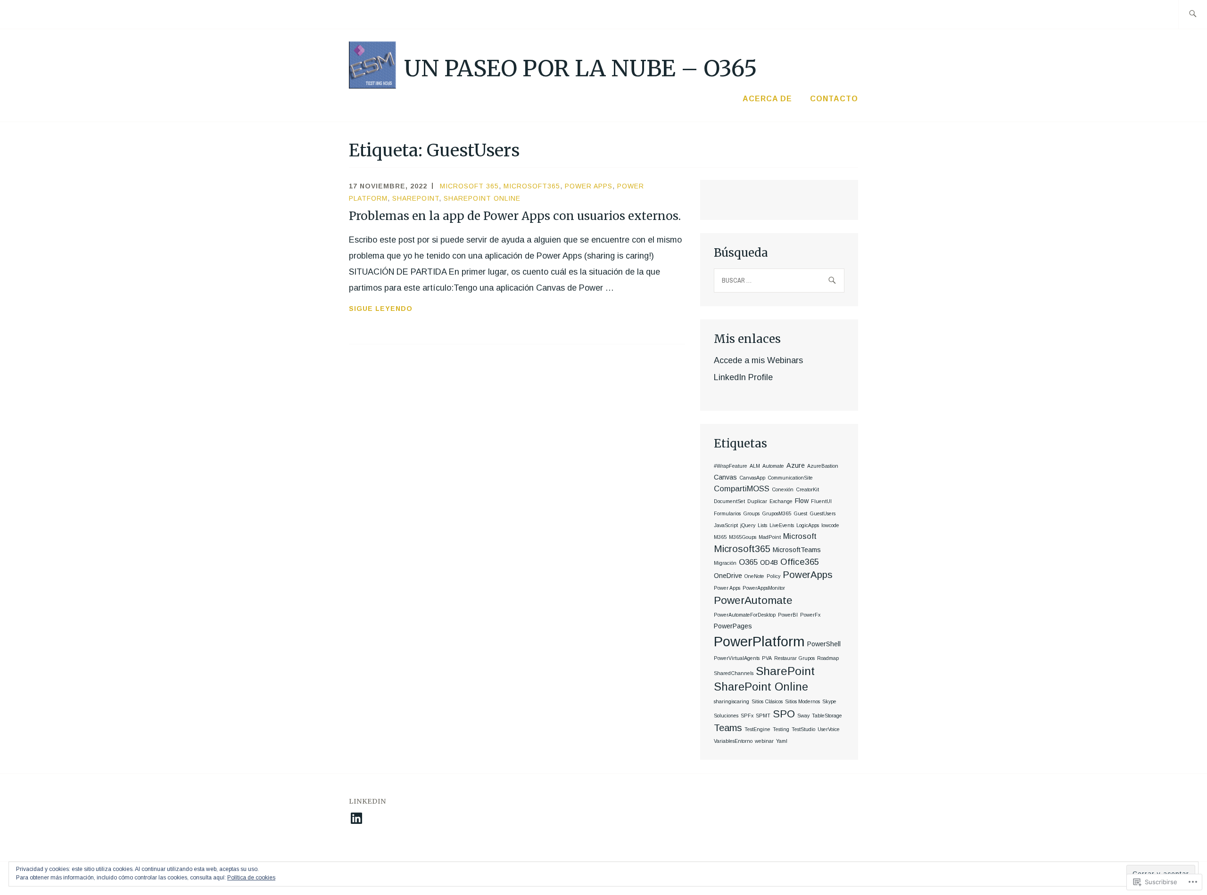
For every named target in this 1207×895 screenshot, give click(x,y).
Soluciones (726, 715)
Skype (829, 701)
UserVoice (829, 729)
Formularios (727, 513)
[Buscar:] (1192, 14)
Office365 (799, 562)
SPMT (763, 715)
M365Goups (742, 537)
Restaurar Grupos (794, 658)
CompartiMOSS (741, 488)
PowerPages (733, 626)
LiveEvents (781, 525)
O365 (748, 562)
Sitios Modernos (802, 701)
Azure (795, 465)
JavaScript (726, 525)
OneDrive (728, 575)
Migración (725, 563)
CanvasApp (752, 477)
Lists (762, 525)
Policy (773, 576)
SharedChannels (733, 673)
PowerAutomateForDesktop (745, 615)
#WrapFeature (730, 466)
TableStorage (827, 715)
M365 (720, 537)
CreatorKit (807, 489)
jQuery (747, 525)
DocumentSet (729, 501)
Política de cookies (251, 877)
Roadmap (828, 658)
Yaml (781, 741)
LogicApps (807, 525)
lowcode (830, 525)
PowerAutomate (753, 600)
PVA (767, 658)
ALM (755, 466)
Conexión (783, 489)
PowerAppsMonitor (764, 588)
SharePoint (415, 198)
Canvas (725, 477)
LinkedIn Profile (743, 377)
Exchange (781, 501)
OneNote (754, 576)
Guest (800, 513)
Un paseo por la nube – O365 (580, 68)
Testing (781, 729)
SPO (784, 714)
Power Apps (588, 186)
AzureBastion (822, 466)
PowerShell (824, 644)
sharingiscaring (731, 701)
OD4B (769, 562)
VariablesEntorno (733, 741)
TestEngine (757, 729)
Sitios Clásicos (767, 701)
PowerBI (788, 615)
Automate (773, 466)
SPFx (747, 715)
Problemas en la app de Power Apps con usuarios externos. (515, 216)
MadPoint (770, 537)
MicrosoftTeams (797, 549)
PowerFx (810, 615)
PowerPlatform (759, 641)
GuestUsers (822, 513)
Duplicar (757, 501)
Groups (751, 513)
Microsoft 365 (469, 186)
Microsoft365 (532, 186)
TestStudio (803, 729)
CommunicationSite (790, 477)
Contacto (834, 99)
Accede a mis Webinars (758, 360)
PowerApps (808, 575)
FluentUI (821, 501)
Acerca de (767, 99)
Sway (803, 715)
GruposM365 (776, 513)
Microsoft (800, 536)
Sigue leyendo (381, 309)
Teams (728, 728)
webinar (764, 741)
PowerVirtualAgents (737, 658)
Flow (802, 500)
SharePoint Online (482, 198)
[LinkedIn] (356, 818)
